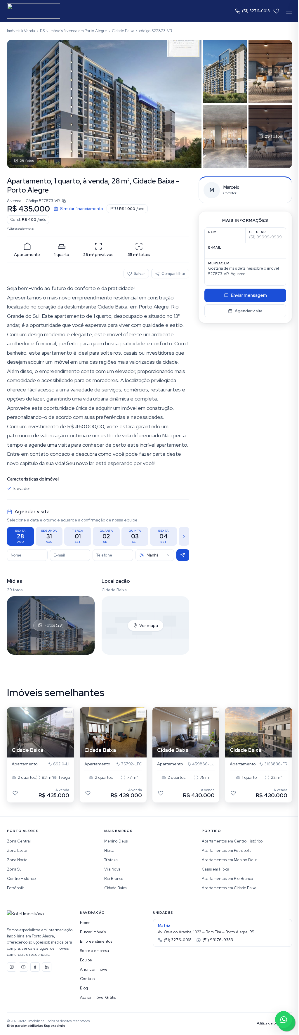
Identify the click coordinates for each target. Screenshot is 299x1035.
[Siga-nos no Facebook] (35, 967)
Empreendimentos (96, 941)
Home (85, 922)
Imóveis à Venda (21, 30)
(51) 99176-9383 (218, 939)
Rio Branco (114, 878)
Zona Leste (17, 850)
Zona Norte (17, 859)
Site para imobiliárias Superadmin (36, 1025)
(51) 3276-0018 (256, 10)
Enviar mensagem (249, 295)
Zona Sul (14, 869)
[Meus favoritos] (276, 11)
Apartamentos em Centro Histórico (232, 841)
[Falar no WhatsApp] (283, 1019)
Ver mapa (148, 625)
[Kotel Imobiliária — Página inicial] (33, 11)
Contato (87, 978)
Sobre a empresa (94, 950)
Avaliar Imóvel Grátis (98, 997)
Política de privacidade (274, 1023)
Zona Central (19, 841)
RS (42, 30)
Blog (84, 988)
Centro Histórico (21, 878)
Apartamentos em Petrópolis (226, 850)
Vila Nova (112, 869)
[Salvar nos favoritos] (15, 793)
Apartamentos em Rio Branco (227, 878)
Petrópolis (15, 887)
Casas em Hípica (215, 869)
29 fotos (27, 160)
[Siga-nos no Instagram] (11, 967)
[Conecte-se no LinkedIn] (46, 967)
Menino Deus (116, 841)
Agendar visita (249, 310)
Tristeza (111, 859)
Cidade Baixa (123, 30)
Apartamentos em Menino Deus (229, 859)
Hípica (109, 850)
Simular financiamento (81, 208)
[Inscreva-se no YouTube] (23, 967)
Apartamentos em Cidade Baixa (229, 887)
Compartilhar (173, 273)
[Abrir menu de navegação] (289, 11)
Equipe (86, 960)
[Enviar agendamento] (182, 555)
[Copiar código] (64, 201)
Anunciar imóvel (94, 969)
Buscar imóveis (93, 932)
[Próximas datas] (184, 536)
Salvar (139, 273)
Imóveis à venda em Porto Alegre (78, 30)
